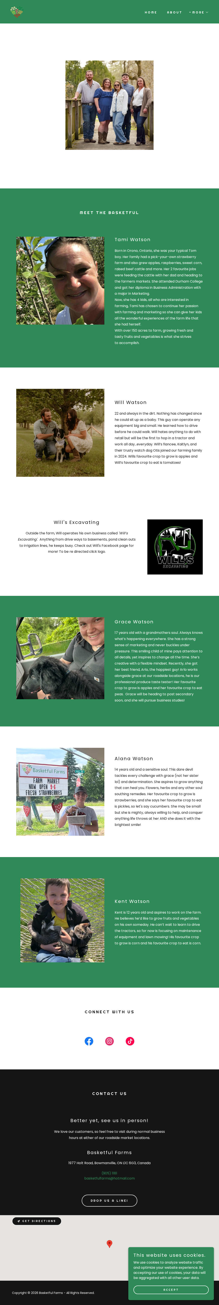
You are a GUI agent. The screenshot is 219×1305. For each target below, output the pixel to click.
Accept (171, 1289)
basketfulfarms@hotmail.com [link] (109, 1178)
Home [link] (151, 12)
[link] (17, 11)
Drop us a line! (109, 1201)
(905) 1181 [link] (109, 1173)
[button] (199, 12)
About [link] (174, 12)
